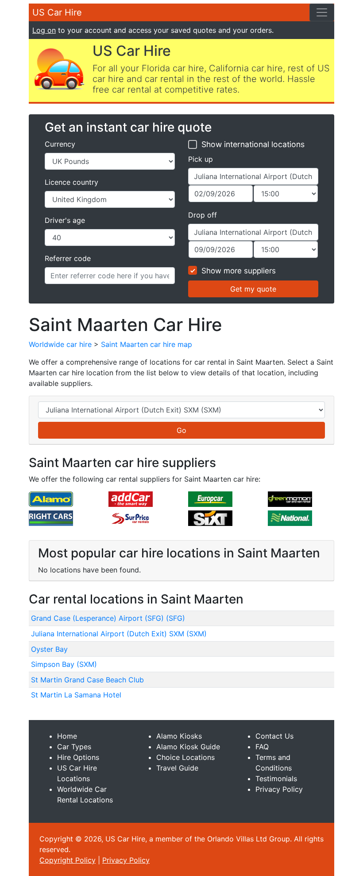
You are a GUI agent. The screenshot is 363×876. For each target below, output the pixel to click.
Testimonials (276, 778)
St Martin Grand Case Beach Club (87, 679)
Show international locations (253, 144)
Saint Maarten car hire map (146, 344)
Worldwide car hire (60, 344)
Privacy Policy (279, 789)
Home (67, 736)
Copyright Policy (67, 860)
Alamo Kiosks (179, 736)
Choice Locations (185, 757)
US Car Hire (57, 12)
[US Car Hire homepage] (58, 68)
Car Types (74, 746)
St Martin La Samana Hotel (76, 694)
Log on (44, 30)
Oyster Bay (49, 649)
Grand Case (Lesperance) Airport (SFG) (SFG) (108, 618)
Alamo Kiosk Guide (188, 746)
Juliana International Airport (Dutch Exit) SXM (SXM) (119, 633)
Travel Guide (177, 767)
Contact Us (274, 736)
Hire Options (78, 757)
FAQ (262, 746)
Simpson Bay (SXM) (64, 664)
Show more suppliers (238, 270)
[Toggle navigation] (321, 12)
